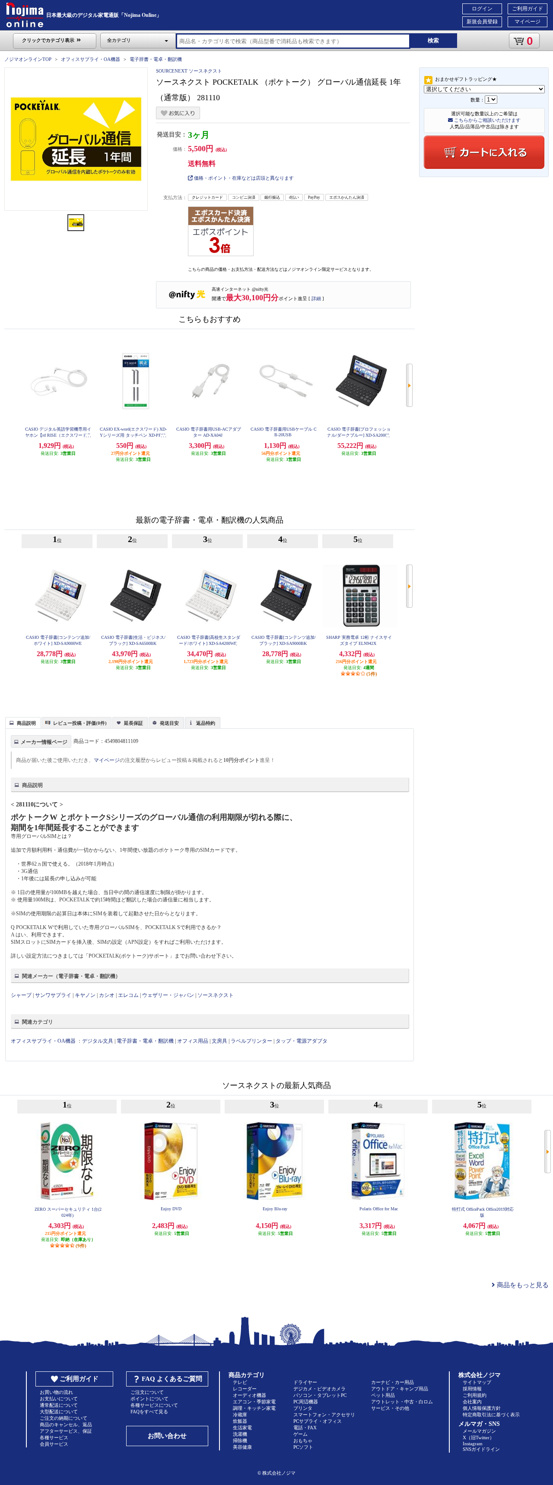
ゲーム (300, 1434)
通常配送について (59, 1405)
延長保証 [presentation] (133, 723)
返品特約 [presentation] (205, 723)
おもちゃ (302, 1440)
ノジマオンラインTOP (27, 59)
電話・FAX (305, 1427)
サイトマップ (477, 1382)
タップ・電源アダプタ (301, 1041)
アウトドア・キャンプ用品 (399, 1388)
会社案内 (472, 1401)
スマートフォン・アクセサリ (324, 1414)
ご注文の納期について (63, 1418)
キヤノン (85, 995)
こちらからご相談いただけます (487, 120)
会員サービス (54, 1444)
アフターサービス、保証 (66, 1431)
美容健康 (242, 1447)
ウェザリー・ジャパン (168, 995)
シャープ (21, 995)
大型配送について (59, 1411)
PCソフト (303, 1447)
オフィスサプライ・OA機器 (90, 59)
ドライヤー (305, 1382)
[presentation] (21, 722)
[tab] (23, 722)
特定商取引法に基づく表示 (491, 1414)
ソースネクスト (215, 995)
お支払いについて (59, 1398)
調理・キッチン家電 (254, 1408)
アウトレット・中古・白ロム (402, 1401)
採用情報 (472, 1388)
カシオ (106, 995)
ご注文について (147, 1392)
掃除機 (240, 1440)
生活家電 (242, 1427)
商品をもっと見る (522, 1285)
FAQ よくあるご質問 (172, 1378)
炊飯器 (240, 1421)
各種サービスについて (154, 1405)
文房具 (219, 1041)
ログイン (482, 9)
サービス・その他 (390, 1408)
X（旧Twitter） (478, 1437)
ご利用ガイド (527, 9)
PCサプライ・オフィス (317, 1421)
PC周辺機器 (305, 1401)
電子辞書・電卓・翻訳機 (156, 59)
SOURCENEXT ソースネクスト (189, 70)
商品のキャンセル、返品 (66, 1424)
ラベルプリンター (251, 1041)
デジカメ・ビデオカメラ (319, 1388)
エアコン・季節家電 (254, 1401)
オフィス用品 (192, 1041)
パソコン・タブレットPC (319, 1395)
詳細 (316, 298)
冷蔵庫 (240, 1414)
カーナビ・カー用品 (392, 1382)
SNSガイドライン (481, 1449)
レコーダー (245, 1388)
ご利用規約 (474, 1395)
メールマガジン (479, 1431)
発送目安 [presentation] (169, 723)
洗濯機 (240, 1434)
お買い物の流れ (56, 1392)
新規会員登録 (482, 22)
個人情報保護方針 (482, 1408)
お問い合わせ (167, 1435)
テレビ (240, 1382)
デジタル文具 (97, 1041)
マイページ (527, 22)
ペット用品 (383, 1395)
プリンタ (302, 1408)
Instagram (473, 1443)
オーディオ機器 (249, 1395)
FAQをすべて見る (149, 1411)
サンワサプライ (53, 995)
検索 (433, 40)
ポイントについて (149, 1398)
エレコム (128, 995)
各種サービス (54, 1437)
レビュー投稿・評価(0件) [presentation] (80, 723)
